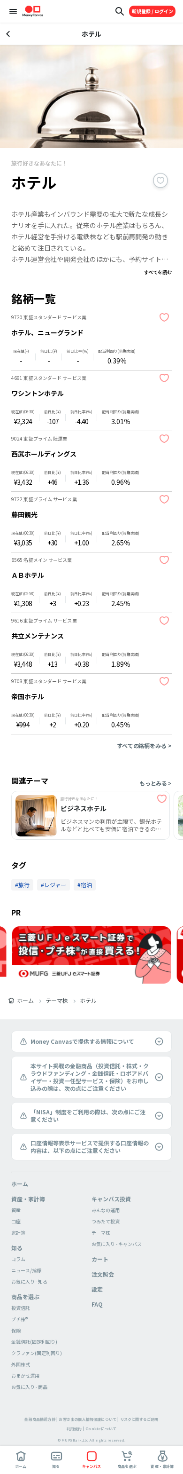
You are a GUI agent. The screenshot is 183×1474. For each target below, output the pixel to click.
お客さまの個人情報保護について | (89, 1419)
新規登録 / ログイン (152, 11)
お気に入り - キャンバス (117, 1243)
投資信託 (20, 1307)
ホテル (88, 1000)
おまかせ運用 (25, 1375)
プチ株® (19, 1319)
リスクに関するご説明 (139, 1419)
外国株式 (20, 1364)
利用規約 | (75, 1428)
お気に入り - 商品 (29, 1386)
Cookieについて (100, 1428)
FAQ (97, 1304)
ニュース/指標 (26, 1270)
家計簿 (18, 1232)
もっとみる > (155, 783)
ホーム (25, 1000)
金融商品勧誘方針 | (41, 1419)
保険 (16, 1330)
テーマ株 (57, 1000)
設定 (97, 1289)
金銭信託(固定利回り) (34, 1341)
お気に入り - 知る (29, 1281)
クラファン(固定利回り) (36, 1352)
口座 (16, 1221)
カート (100, 1259)
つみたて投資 (106, 1221)
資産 (16, 1210)
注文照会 (103, 1274)
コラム (18, 1258)
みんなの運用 (106, 1210)
